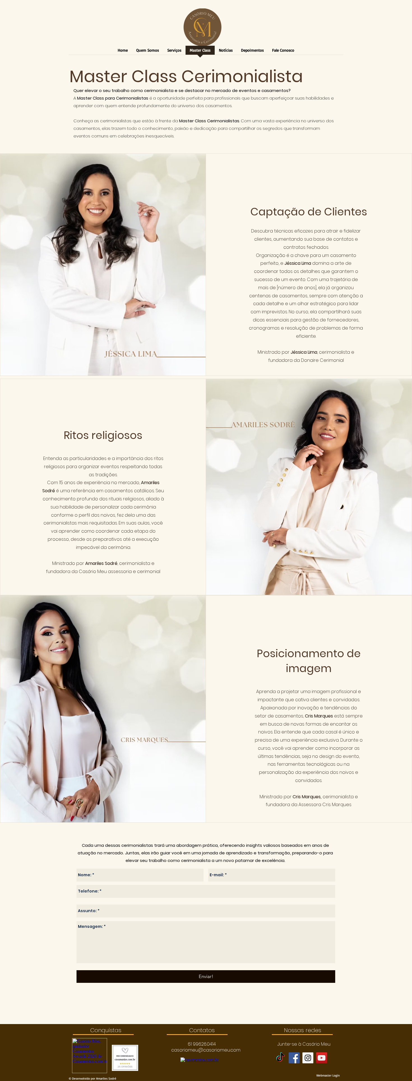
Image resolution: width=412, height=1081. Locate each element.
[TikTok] (280, 1057)
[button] (202, 1044)
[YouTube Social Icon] (321, 1057)
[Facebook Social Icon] (294, 1057)
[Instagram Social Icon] (307, 1057)
